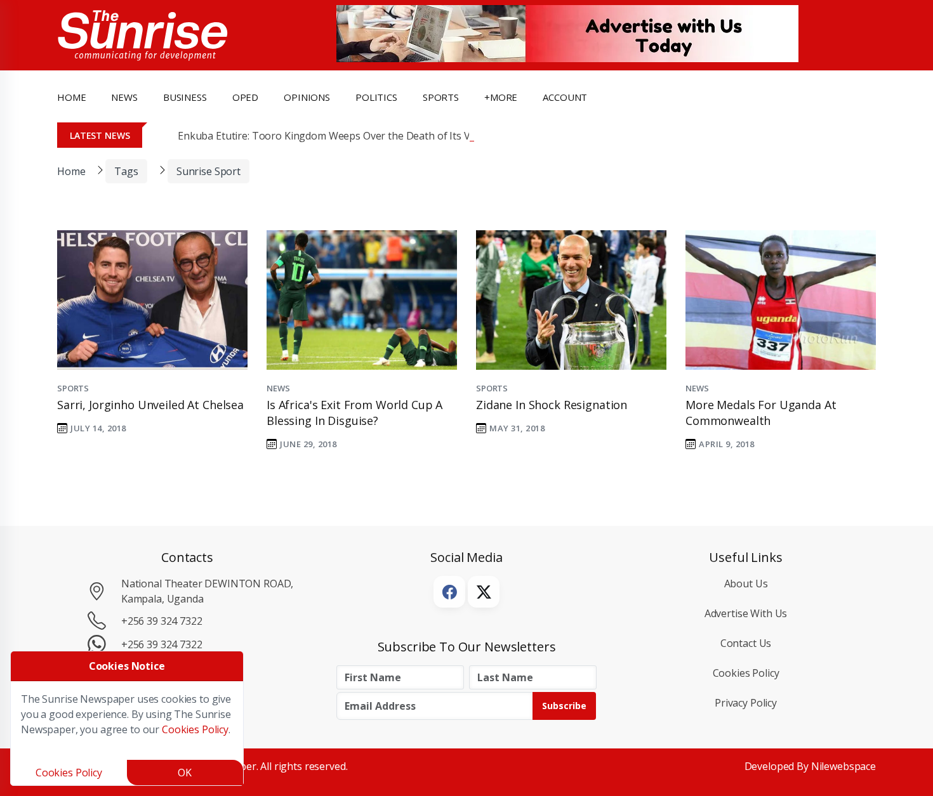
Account (565, 97)
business (185, 97)
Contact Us (746, 643)
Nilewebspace (843, 766)
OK (185, 773)
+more (500, 97)
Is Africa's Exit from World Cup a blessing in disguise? (354, 412)
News (278, 388)
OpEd (245, 97)
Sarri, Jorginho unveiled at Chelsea (150, 404)
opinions (307, 97)
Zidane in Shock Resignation (551, 404)
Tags (126, 171)
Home (71, 97)
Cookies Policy (746, 673)
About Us (746, 583)
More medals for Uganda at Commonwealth (760, 412)
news (124, 97)
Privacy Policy (746, 703)
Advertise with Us (746, 613)
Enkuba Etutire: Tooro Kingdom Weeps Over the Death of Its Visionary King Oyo (365, 136)
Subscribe (564, 706)
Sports (441, 97)
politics (376, 97)
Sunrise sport (208, 171)
